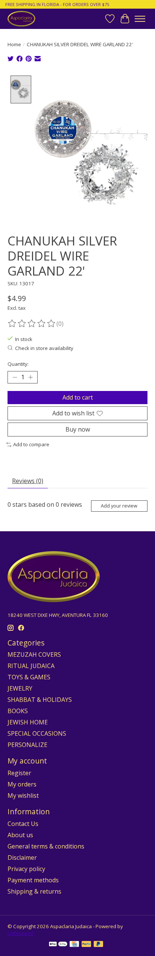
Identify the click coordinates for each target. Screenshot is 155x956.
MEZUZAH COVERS (34, 654)
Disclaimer (22, 857)
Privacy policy (26, 869)
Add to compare (31, 444)
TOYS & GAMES (29, 677)
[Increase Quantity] (30, 377)
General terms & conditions (46, 846)
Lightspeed (20, 933)
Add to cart (77, 397)
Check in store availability (44, 348)
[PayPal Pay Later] (98, 944)
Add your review (119, 505)
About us (20, 835)
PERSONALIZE (27, 745)
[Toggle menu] (139, 18)
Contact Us (23, 824)
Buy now (77, 429)
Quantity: (18, 364)
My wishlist (23, 795)
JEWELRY (20, 688)
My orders (22, 784)
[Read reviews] (32, 323)
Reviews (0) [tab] (27, 481)
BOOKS (18, 711)
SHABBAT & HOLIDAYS (40, 699)
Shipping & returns (34, 891)
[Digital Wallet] (58, 944)
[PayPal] (86, 944)
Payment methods (33, 880)
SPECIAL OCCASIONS (37, 733)
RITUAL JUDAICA (31, 666)
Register (19, 773)
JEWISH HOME (28, 722)
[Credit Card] (74, 944)
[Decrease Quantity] (15, 377)
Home (14, 44)
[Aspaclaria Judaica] (21, 18)
